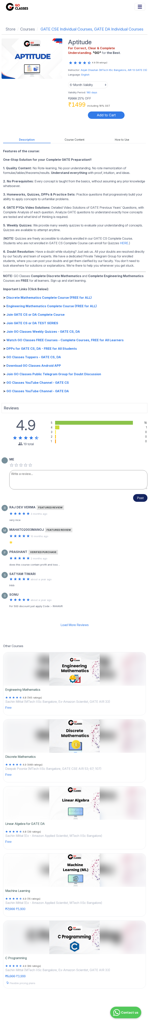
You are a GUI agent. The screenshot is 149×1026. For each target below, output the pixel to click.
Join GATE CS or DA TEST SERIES (32, 323)
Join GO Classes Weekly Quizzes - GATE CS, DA (43, 331)
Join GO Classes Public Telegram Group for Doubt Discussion (53, 374)
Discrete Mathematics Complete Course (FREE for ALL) (49, 297)
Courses (27, 29)
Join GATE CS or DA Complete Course (35, 314)
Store (11, 29)
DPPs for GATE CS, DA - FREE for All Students (41, 349)
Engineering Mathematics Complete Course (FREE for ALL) (51, 306)
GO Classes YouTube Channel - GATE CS (37, 383)
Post (140, 498)
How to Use (122, 139)
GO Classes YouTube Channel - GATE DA (37, 391)
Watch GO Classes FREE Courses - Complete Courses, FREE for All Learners (65, 340)
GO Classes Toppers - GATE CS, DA (33, 357)
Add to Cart (106, 115)
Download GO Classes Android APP (33, 366)
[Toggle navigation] (140, 6)
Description (27, 139)
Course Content (74, 139)
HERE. (124, 243)
